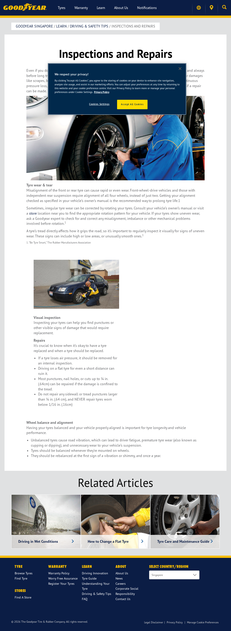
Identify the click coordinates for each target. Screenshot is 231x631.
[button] (224, 7)
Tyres (61, 7)
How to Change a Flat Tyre (108, 542)
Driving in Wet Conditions (38, 542)
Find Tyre (21, 578)
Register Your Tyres (61, 583)
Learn (101, 7)
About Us (122, 573)
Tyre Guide (89, 578)
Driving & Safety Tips (96, 594)
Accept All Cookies (132, 104)
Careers (121, 583)
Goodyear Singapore (34, 26)
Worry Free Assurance (63, 578)
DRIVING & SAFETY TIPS (89, 26)
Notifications (147, 7)
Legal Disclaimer (153, 622)
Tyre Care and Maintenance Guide (183, 542)
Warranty (81, 7)
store (33, 213)
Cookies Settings (99, 104)
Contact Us (123, 599)
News (119, 578)
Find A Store (23, 597)
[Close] (180, 69)
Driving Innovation (95, 573)
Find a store (211, 8)
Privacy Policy (175, 622)
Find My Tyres (198, 7)
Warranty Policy (58, 573)
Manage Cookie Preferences (203, 622)
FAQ (85, 599)
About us (121, 7)
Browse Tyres (23, 573)
